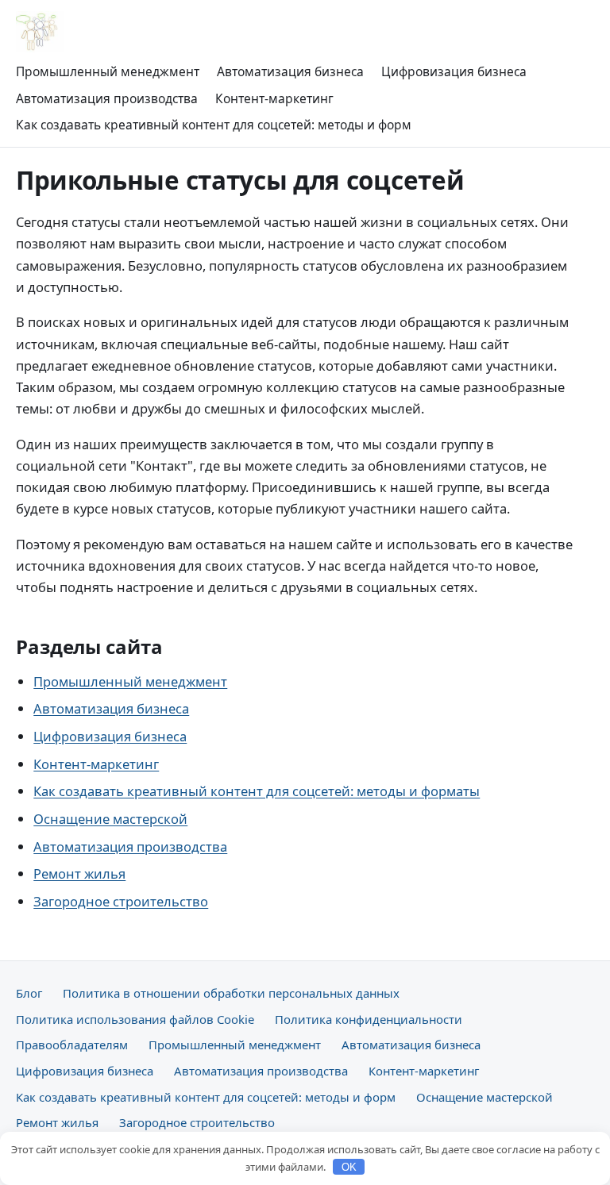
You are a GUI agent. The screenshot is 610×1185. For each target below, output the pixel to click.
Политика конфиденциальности (368, 1019)
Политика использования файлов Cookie (135, 1019)
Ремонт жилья (79, 873)
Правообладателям (72, 1044)
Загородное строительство (120, 901)
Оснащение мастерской (110, 819)
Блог (29, 993)
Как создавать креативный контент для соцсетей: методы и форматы (256, 791)
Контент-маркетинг (274, 98)
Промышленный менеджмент (107, 71)
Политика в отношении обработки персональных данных (231, 993)
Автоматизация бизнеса (290, 71)
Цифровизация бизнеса (454, 71)
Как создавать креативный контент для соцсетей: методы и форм (213, 124)
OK (349, 1167)
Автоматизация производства (107, 98)
